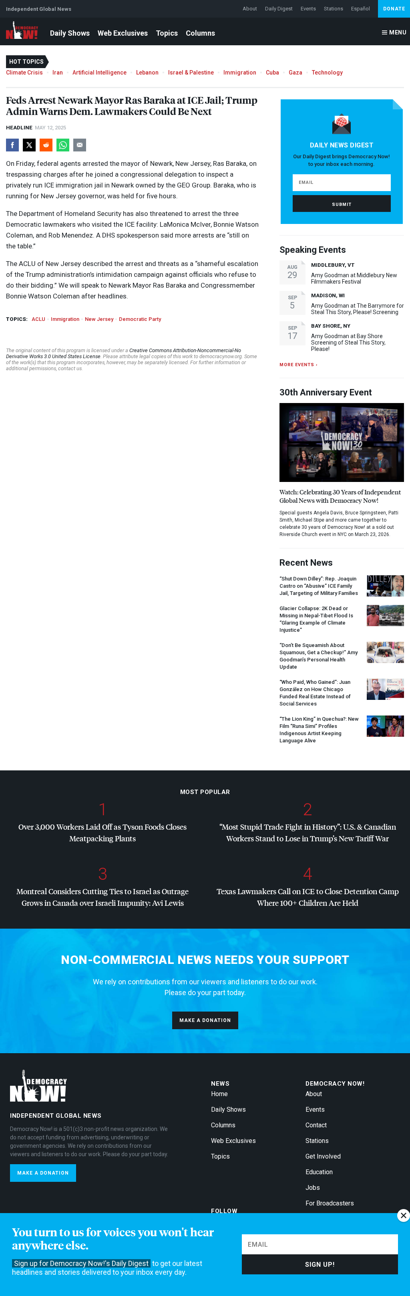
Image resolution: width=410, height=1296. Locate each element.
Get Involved (323, 1156)
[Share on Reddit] (46, 145)
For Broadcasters (329, 1203)
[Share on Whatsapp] (62, 145)
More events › (298, 364)
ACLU (38, 319)
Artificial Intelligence (99, 72)
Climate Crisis (24, 72)
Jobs (312, 1187)
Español (360, 9)
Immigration (239, 72)
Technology (327, 72)
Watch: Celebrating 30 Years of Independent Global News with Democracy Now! (340, 496)
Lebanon (147, 72)
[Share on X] (29, 145)
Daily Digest (279, 9)
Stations (333, 9)
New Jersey (99, 319)
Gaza (295, 72)
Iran (57, 72)
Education (319, 1172)
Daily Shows (70, 33)
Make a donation (205, 1020)
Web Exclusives (123, 33)
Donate (394, 9)
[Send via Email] (79, 145)
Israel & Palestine (191, 72)
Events (308, 9)
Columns (200, 33)
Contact (316, 1125)
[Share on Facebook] (12, 145)
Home (219, 1094)
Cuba (272, 72)
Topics (167, 33)
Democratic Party (140, 319)
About (250, 9)
